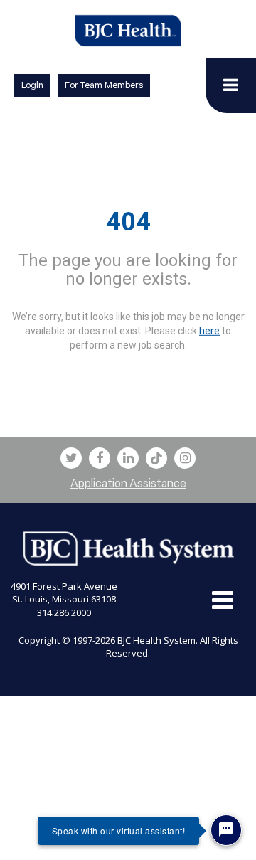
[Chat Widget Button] (226, 830)
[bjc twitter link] (71, 458)
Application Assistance (128, 483)
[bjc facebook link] (99, 458)
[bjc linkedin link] (128, 458)
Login (32, 85)
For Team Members (104, 85)
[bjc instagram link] (185, 458)
